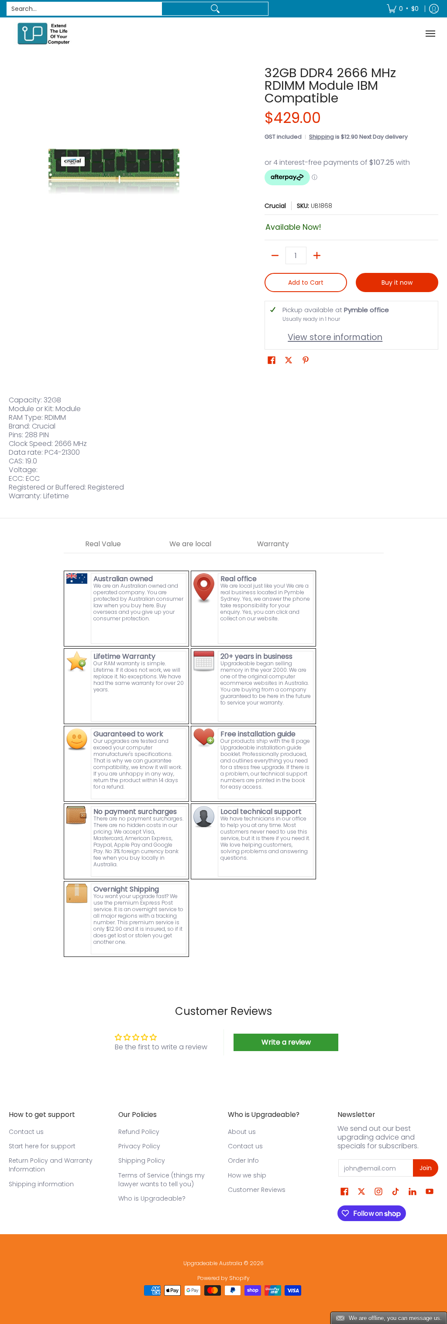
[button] (271, 360)
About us (242, 1131)
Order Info (243, 1160)
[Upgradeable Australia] (44, 33)
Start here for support (42, 1146)
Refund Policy (138, 1131)
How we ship (247, 1175)
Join (425, 1168)
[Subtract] (275, 255)
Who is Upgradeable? (152, 1198)
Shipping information (41, 1184)
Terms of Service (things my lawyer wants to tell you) (161, 1179)
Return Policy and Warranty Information (51, 1165)
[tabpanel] (224, 756)
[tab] (103, 544)
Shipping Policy (141, 1160)
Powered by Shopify (223, 1278)
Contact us (26, 1131)
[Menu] (431, 33)
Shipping (321, 136)
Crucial (275, 205)
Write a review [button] (286, 1042)
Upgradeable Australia (212, 1263)
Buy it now (397, 282)
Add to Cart (305, 282)
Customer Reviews (256, 1189)
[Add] (316, 255)
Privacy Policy (139, 1146)
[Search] (215, 8)
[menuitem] (402, 8)
